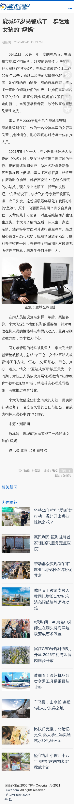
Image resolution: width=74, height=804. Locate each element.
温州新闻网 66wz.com (36, 460)
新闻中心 (65, 470)
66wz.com (12, 790)
